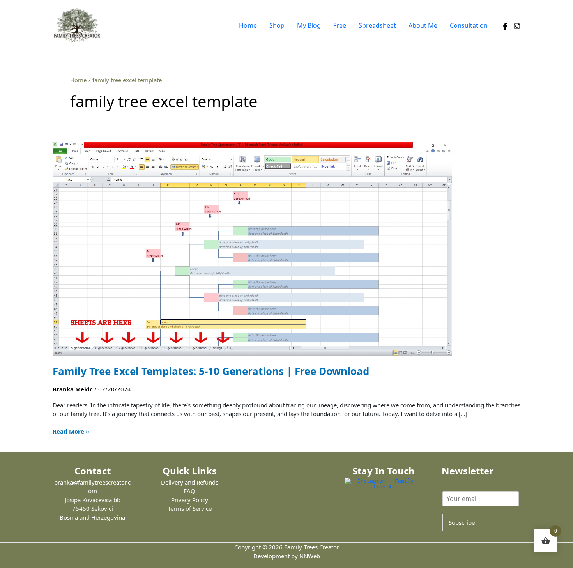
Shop (277, 25)
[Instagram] (516, 26)
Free (339, 25)
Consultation (469, 25)
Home (248, 25)
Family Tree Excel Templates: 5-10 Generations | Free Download (211, 371)
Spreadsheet (377, 25)
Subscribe (462, 522)
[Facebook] (505, 26)
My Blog (309, 25)
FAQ (189, 491)
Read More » (71, 431)
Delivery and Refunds (189, 482)
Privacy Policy (189, 500)
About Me (423, 25)
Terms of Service (190, 508)
